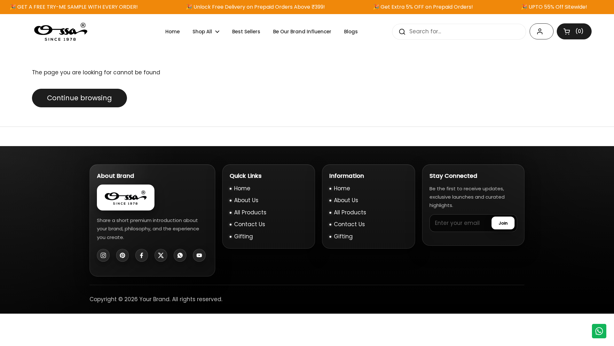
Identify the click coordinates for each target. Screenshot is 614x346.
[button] (574, 31)
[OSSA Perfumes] (61, 32)
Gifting (243, 236)
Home (242, 188)
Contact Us (249, 224)
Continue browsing (79, 98)
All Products (250, 212)
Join (503, 223)
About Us (246, 200)
